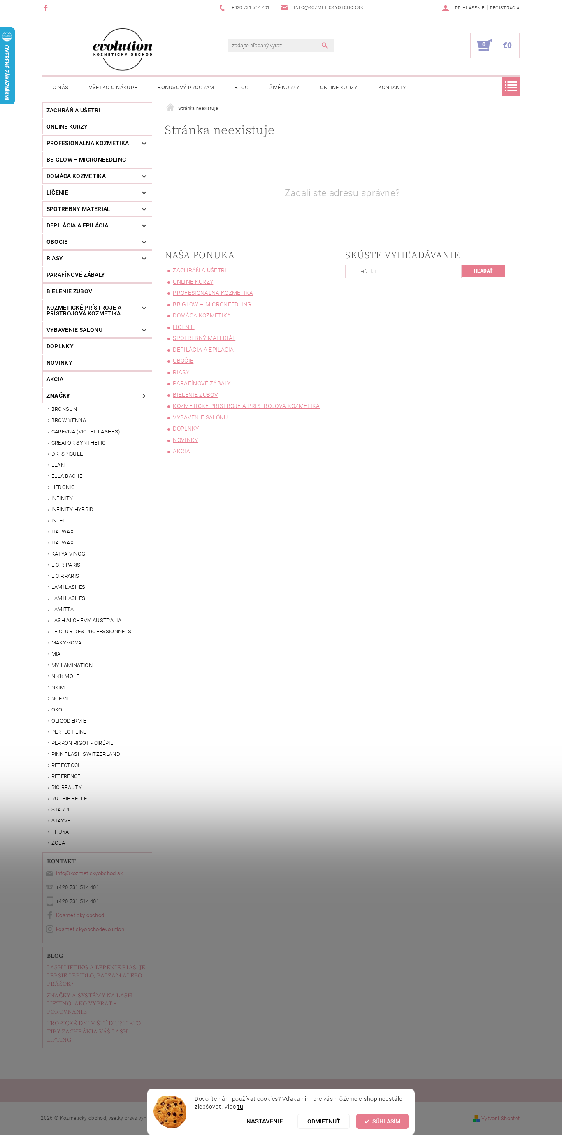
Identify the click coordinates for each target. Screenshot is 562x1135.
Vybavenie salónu (74, 330)
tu (240, 1106)
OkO (57, 709)
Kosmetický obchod (80, 915)
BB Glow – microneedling (86, 159)
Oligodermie (69, 721)
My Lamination (72, 665)
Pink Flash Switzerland (85, 754)
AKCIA (55, 379)
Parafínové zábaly (75, 274)
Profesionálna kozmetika (87, 143)
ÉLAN (58, 465)
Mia (56, 654)
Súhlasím (386, 1121)
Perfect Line (69, 732)
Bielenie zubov (69, 291)
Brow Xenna (68, 420)
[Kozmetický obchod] (122, 49)
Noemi (59, 698)
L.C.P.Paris (65, 576)
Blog (241, 87)
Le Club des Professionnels (91, 631)
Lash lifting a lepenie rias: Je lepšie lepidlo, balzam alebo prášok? (96, 975)
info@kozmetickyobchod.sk (89, 873)
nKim (58, 687)
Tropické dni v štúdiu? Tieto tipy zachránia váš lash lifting (94, 1031)
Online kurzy (339, 87)
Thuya (60, 832)
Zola (58, 843)
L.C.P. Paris (66, 565)
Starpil (61, 809)
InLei (57, 520)
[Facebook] (46, 7)
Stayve (61, 821)
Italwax (62, 543)
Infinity (62, 498)
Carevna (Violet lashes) (85, 432)
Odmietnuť (323, 1121)
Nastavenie (264, 1121)
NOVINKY (59, 362)
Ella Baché (66, 476)
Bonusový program (186, 87)
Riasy (54, 258)
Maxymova (66, 642)
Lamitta (62, 609)
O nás (61, 87)
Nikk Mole (65, 676)
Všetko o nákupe (113, 87)
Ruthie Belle (69, 798)
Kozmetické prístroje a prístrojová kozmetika (83, 310)
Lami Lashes (68, 598)
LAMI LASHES (68, 587)
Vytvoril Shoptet (500, 1118)
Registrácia (505, 8)
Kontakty (392, 87)
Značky (58, 395)
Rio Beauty (66, 787)
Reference (66, 776)
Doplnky (60, 346)
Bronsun (64, 409)
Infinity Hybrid (72, 509)
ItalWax (62, 531)
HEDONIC (62, 487)
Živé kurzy (284, 87)
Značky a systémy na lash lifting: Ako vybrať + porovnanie (89, 1003)
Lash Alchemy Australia (86, 620)
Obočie (57, 242)
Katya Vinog (68, 554)
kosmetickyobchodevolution (90, 929)
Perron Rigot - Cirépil (82, 743)
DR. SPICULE (67, 454)
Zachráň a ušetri (73, 110)
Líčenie (57, 192)
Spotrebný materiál (78, 209)
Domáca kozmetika (76, 176)
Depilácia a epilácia (77, 225)
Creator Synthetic (78, 443)
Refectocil (66, 765)
